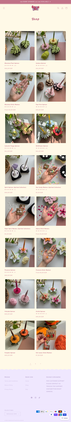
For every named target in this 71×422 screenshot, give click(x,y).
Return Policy (9, 385)
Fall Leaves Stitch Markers (44, 352)
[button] (4, 8)
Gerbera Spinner (41, 63)
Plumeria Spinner (10, 270)
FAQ (26, 389)
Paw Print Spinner (41, 104)
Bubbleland (11, 420)
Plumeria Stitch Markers (43, 270)
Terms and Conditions (11, 381)
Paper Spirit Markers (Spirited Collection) (17, 228)
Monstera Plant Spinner (12, 63)
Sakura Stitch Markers (42, 228)
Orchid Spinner (40, 311)
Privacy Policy (9, 389)
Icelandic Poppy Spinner (12, 146)
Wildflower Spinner (42, 146)
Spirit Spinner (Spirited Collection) (15, 187)
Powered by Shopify (19, 420)
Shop (26, 385)
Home (27, 381)
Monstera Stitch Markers (12, 104)
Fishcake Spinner (10, 311)
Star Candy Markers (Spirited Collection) (48, 187)
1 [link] (30, 364)
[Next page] (40, 364)
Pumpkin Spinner (10, 352)
